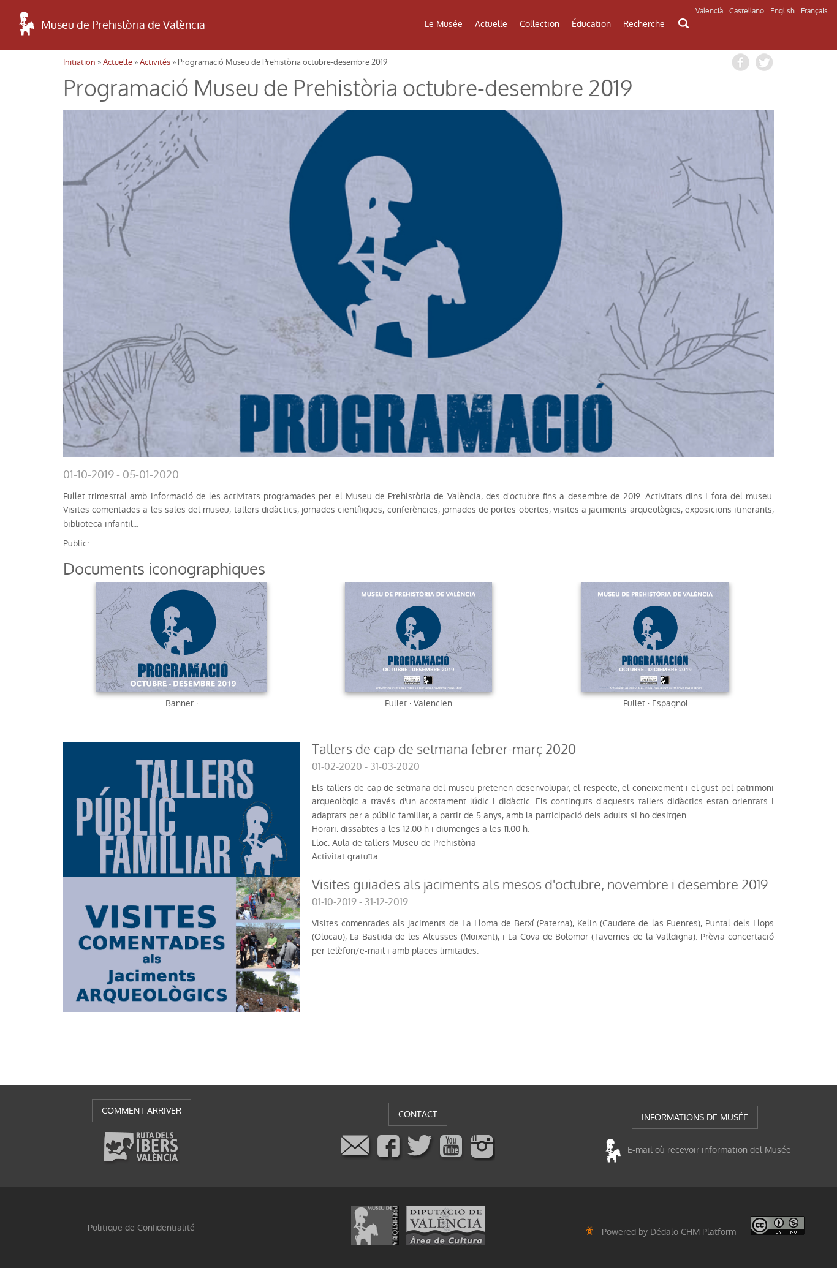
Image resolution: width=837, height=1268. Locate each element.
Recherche (644, 24)
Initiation (79, 62)
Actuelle (491, 24)
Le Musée (444, 24)
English (782, 11)
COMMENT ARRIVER (141, 1110)
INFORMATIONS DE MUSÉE (695, 1117)
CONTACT (417, 1114)
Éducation (591, 24)
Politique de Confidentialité (141, 1227)
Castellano (746, 11)
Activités (155, 62)
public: (76, 543)
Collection (539, 24)
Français (814, 11)
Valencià (709, 11)
